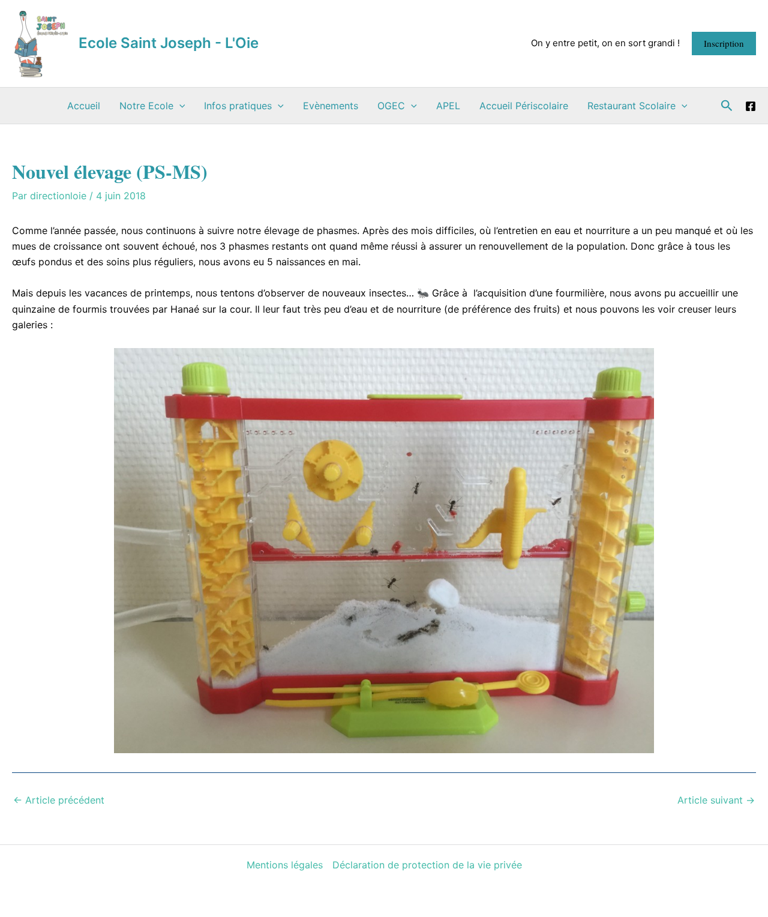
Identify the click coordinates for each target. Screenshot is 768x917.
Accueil (83, 106)
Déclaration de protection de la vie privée (427, 865)
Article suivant (716, 800)
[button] (724, 43)
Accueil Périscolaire (523, 106)
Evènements (330, 106)
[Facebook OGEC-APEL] (750, 106)
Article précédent (58, 800)
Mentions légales (285, 865)
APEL (448, 106)
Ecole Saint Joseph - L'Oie (169, 43)
